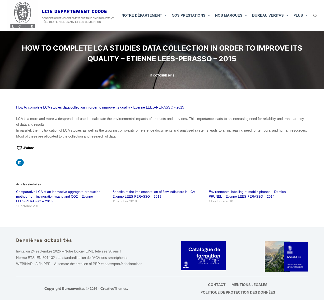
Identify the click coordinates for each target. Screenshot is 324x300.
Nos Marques (228, 15)
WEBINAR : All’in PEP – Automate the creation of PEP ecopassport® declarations (79, 264)
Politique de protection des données (237, 292)
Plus (298, 15)
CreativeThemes (113, 288)
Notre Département (141, 15)
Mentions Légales (249, 284)
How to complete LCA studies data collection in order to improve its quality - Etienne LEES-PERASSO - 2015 (100, 107)
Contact (217, 284)
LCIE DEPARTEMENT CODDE (74, 12)
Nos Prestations (188, 15)
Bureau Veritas (268, 15)
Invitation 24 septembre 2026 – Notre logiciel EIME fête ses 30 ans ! (68, 251)
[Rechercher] (315, 15)
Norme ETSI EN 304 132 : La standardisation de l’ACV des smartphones (72, 258)
